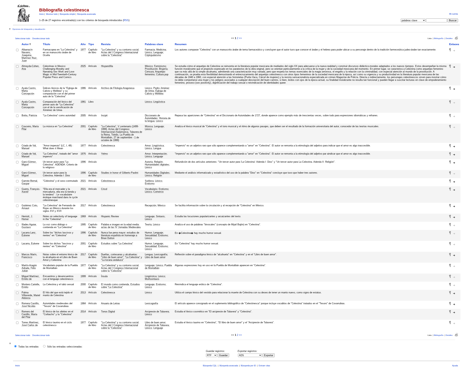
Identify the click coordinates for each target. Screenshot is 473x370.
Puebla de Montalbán (158, 266)
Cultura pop (162, 74)
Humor (148, 232)
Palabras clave (154, 44)
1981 (83, 101)
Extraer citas (264, 365)
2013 (83, 292)
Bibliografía (438, 38)
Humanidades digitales (157, 164)
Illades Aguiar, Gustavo (29, 226)
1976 (83, 153)
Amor (148, 145)
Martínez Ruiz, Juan (29, 59)
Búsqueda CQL (210, 365)
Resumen (181, 44)
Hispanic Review (110, 216)
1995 (83, 224)
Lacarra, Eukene (30, 243)
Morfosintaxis (152, 279)
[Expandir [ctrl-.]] (10, 344)
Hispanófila (107, 66)
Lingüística (159, 101)
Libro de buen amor (155, 257)
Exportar (268, 355)
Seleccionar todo (22, 38)
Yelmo (104, 153)
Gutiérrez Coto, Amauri (30, 207)
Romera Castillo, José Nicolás (30, 305)
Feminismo (160, 66)
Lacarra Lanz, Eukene (29, 234)
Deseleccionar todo (41, 38)
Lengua (157, 148)
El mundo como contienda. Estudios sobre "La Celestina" (120, 285)
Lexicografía (160, 254)
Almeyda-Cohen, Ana (30, 67)
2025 (83, 66)
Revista (105, 44)
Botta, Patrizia (29, 115)
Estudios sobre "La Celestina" (117, 243)
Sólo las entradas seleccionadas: (65, 346)
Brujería (163, 68)
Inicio (41, 14)
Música (149, 126)
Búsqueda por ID (248, 365)
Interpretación (159, 153)
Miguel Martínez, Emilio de (31, 277)
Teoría (148, 224)
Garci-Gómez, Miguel (29, 163)
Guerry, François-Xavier (31, 190)
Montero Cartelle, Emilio (31, 285)
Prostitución (151, 68)
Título (46, 44)
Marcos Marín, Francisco (29, 256)
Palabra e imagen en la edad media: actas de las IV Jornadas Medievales (121, 226)
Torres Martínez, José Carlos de (30, 324)
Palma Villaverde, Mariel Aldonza (31, 295)
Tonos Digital (108, 311)
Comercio (158, 191)
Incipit (104, 115)
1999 (83, 276)
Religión (158, 161)
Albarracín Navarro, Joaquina (27, 52)
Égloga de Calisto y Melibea (155, 92)
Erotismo (149, 183)
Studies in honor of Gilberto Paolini (119, 172)
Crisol (104, 189)
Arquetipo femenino (155, 73)
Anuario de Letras (110, 303)
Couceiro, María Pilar (30, 127)
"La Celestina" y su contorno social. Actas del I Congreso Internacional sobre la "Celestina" (120, 52)
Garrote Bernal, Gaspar (30, 182)
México (149, 66)
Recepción (150, 205)
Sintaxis (160, 216)
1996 (83, 161)
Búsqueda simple (67, 14)
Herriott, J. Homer (27, 217)
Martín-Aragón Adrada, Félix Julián (29, 268)
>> (240, 38)
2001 (83, 126)
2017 (83, 205)
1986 (83, 88)
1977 (83, 49)
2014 (83, 311)
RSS (126, 20)
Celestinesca (108, 145)
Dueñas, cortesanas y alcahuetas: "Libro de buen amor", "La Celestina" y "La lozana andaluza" (121, 257)
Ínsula (104, 276)
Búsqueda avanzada (86, 14)
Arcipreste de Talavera (157, 311)
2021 (83, 180)
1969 (83, 216)
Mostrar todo (51, 14)
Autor (25, 44)
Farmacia (150, 49)
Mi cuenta (453, 14)
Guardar (223, 355)
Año (83, 44)
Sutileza (149, 180)
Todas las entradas (28, 346)
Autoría (149, 161)
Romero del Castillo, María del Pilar (29, 314)
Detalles (449, 38)
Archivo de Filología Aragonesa (117, 88)
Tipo (91, 44)
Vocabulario (151, 189)
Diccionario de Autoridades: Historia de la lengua (158, 118)
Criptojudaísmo (153, 55)
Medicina (161, 49)
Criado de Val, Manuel (29, 147)
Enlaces (454, 44)
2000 (83, 284)
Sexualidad (151, 235)
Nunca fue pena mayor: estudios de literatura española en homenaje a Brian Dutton (120, 235)
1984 (83, 303)
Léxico (148, 52)
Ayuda (455, 365)
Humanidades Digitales (157, 172)
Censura (149, 71)
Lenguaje (158, 52)
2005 (83, 115)
